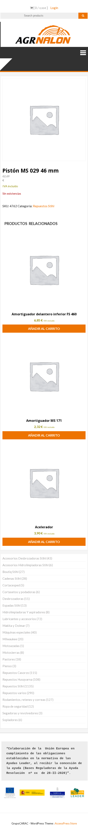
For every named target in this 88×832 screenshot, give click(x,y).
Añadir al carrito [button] (44, 328)
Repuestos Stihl (43, 206)
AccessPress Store (66, 823)
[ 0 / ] (40, 8)
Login (54, 8)
